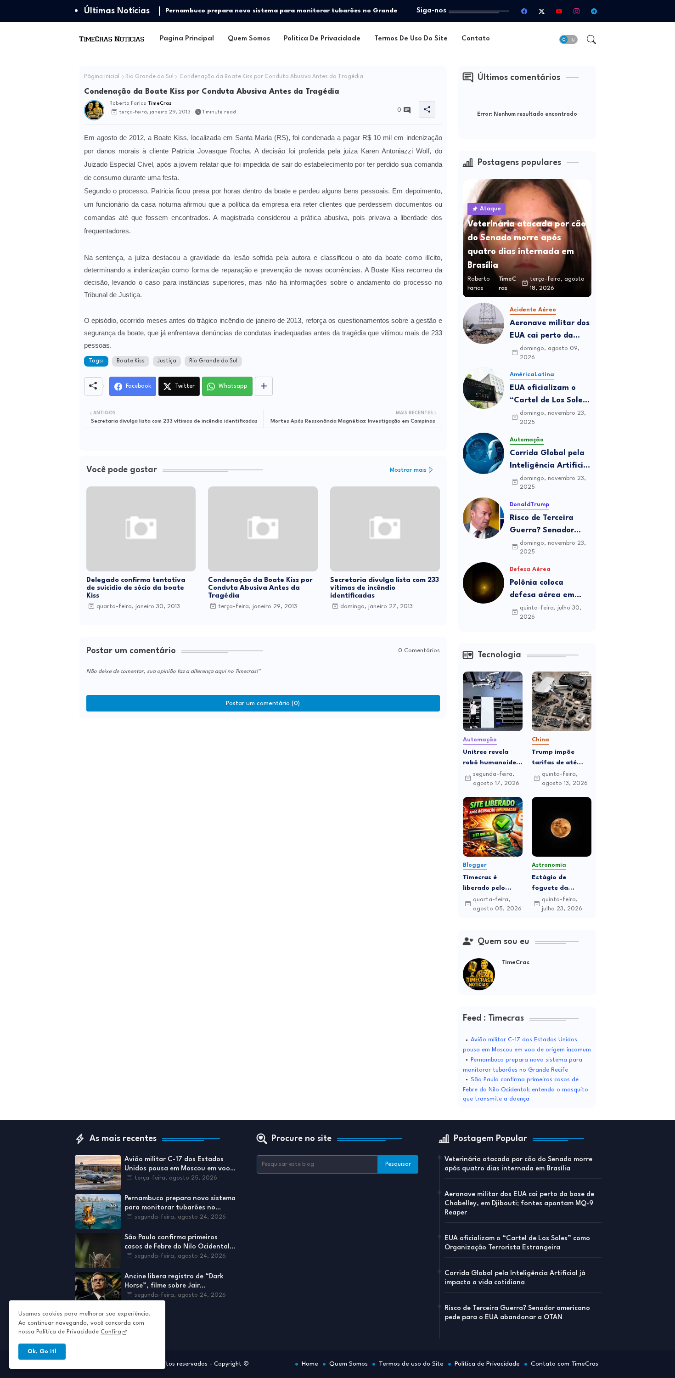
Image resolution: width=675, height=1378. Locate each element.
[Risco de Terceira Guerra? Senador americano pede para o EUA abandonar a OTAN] (483, 518)
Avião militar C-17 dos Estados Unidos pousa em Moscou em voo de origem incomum (177, 1165)
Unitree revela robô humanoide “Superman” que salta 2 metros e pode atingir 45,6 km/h (490, 758)
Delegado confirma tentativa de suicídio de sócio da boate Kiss (136, 588)
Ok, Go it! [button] (42, 1352)
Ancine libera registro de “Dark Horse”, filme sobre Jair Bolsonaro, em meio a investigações (174, 1282)
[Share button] (264, 386)
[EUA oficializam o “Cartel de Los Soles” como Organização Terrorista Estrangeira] (483, 388)
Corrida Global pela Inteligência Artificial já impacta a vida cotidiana (550, 460)
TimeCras (515, 963)
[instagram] (576, 11)
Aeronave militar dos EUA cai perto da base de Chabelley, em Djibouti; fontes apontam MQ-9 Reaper (550, 330)
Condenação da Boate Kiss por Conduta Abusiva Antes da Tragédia (260, 588)
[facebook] (524, 11)
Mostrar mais (408, 470)
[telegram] (594, 11)
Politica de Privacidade (322, 38)
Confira (111, 1332)
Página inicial (101, 76)
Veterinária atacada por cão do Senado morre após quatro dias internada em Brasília (518, 1164)
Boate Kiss (131, 361)
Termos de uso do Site (411, 38)
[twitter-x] (541, 11)
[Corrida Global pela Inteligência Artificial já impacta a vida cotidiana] (483, 453)
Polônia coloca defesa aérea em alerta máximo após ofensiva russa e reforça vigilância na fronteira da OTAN (549, 590)
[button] (568, 39)
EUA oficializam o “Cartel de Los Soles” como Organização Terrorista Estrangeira (550, 395)
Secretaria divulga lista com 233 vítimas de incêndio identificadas (384, 588)
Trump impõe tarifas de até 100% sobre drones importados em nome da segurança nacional (556, 758)
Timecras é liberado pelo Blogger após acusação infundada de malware (484, 883)
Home (310, 1364)
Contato (475, 38)
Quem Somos (249, 38)
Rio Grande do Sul (149, 76)
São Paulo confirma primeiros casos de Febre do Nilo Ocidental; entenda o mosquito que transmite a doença (525, 1089)
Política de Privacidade (487, 1364)
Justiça (167, 361)
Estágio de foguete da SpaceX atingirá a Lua (561, 883)
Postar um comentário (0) (263, 703)
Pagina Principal (187, 38)
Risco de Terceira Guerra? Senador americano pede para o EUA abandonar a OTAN (550, 525)
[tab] (187, 39)
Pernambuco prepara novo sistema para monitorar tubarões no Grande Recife (180, 1204)
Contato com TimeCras (564, 1364)
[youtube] (559, 11)
